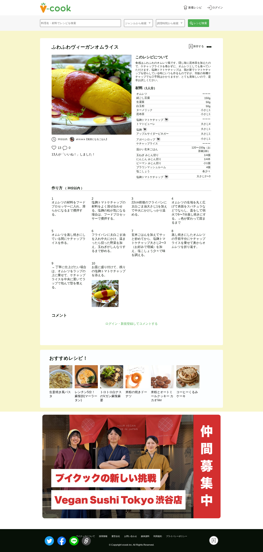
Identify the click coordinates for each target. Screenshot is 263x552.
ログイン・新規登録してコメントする (131, 323)
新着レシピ (195, 7)
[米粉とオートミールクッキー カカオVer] (163, 387)
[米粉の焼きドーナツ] (138, 387)
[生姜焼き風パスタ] (62, 387)
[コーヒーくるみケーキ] (188, 387)
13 (59, 147)
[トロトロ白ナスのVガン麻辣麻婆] (113, 387)
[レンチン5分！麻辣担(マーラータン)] (87, 387)
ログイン (217, 7)
